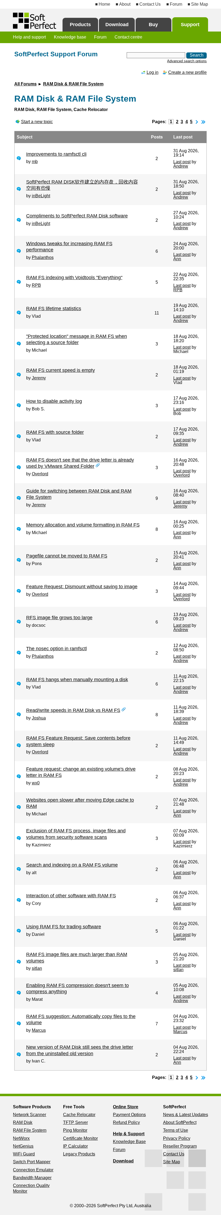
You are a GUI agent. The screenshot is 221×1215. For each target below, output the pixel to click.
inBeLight (41, 195)
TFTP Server (75, 1122)
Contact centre (128, 37)
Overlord (40, 474)
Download (117, 24)
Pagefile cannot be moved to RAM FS (66, 556)
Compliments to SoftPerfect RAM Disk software (77, 216)
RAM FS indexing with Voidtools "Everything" (74, 277)
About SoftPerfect (179, 1122)
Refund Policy (126, 1122)
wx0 (36, 783)
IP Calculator (75, 1146)
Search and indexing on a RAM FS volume (72, 865)
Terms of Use (175, 1130)
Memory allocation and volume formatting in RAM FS (83, 525)
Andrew (180, 166)
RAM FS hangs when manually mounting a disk (77, 679)
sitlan (37, 968)
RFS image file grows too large (59, 617)
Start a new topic (37, 121)
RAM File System (29, 1130)
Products (80, 24)
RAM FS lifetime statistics (53, 308)
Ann (177, 259)
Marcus (39, 1030)
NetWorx (21, 1138)
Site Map (199, 4)
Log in (152, 72)
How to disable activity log (54, 401)
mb (35, 161)
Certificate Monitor (80, 1138)
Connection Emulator (33, 1170)
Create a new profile (187, 72)
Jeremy (39, 378)
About (124, 4)
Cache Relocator (79, 1114)
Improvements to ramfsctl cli (56, 154)
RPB (36, 285)
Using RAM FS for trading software (63, 926)
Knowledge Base (129, 1141)
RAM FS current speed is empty (60, 370)
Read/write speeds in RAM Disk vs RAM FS (73, 710)
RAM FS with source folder (55, 432)
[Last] (203, 121)
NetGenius (23, 1146)
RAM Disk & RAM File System (73, 84)
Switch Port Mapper (31, 1161)
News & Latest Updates (185, 1114)
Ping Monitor (75, 1130)
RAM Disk (22, 1122)
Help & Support (128, 1133)
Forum (176, 4)
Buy (153, 24)
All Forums (25, 84)
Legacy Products (79, 1154)
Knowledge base (70, 37)
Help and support (29, 37)
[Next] (197, 121)
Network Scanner (29, 1114)
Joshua (39, 718)
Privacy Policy (176, 1138)
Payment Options (129, 1114)
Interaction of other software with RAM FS (71, 895)
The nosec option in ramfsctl (56, 648)
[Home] (34, 21)
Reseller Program (180, 1146)
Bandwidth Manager (32, 1177)
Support (190, 24)
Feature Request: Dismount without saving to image (81, 586)
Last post (182, 162)
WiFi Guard (24, 1154)
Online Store (125, 1107)
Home (104, 4)
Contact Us (150, 4)
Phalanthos (43, 257)
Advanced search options (187, 61)
